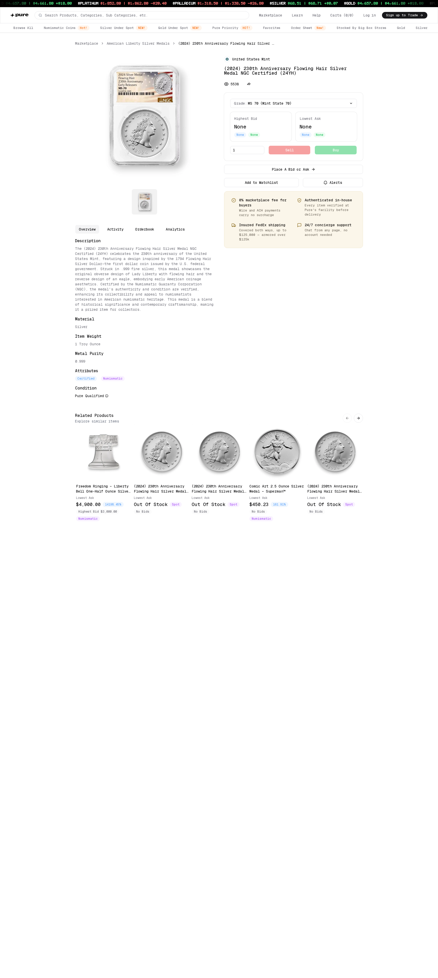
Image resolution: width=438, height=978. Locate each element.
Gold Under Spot (178, 28)
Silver (422, 28)
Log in (369, 15)
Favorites (271, 28)
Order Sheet (307, 28)
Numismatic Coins (65, 28)
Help (317, 15)
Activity (115, 229)
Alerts (336, 183)
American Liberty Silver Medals (138, 43)
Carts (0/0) (342, 15)
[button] (141, 15)
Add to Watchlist (261, 183)
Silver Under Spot (122, 28)
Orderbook (144, 229)
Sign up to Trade (402, 15)
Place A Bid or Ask (290, 169)
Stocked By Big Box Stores (361, 28)
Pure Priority (231, 28)
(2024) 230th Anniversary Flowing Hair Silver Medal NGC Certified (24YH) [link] (227, 43)
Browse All (23, 28)
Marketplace (270, 15)
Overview (87, 229)
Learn (297, 15)
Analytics (175, 229)
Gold (401, 28)
